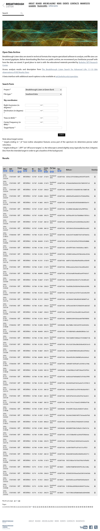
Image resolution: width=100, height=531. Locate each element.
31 (55, 507)
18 (29, 507)
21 (35, 507)
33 (59, 507)
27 (47, 507)
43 (78, 507)
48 (88, 507)
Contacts (74, 4)
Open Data (53, 6)
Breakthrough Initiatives (3, 5)
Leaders (32, 6)
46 (84, 507)
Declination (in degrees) (13, 111)
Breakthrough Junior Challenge (7, 527)
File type (7, 94)
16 (26, 507)
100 (19, 501)
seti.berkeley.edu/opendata (67, 77)
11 (16, 507)
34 (61, 507)
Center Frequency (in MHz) (12, 123)
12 (18, 507)
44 (80, 507)
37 (67, 507)
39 (70, 507)
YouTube (84, 527)
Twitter (96, 527)
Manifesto (85, 4)
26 (45, 507)
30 (53, 507)
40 (72, 507)
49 (90, 507)
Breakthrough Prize (7, 521)
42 (76, 507)
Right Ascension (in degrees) (11, 106)
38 (69, 507)
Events (66, 4)
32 (57, 507)
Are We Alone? (49, 4)
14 (22, 507)
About (32, 4)
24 (41, 507)
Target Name (9, 128)
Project (7, 90)
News (59, 4)
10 (14, 507)
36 (65, 507)
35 (63, 507)
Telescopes (42, 6)
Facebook (91, 527)
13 (20, 507)
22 (37, 507)
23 (39, 507)
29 (51, 507)
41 (74, 507)
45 (82, 507)
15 (24, 507)
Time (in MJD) (9, 118)
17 (28, 507)
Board (39, 4)
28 (49, 507)
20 (14, 501)
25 (43, 507)
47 (86, 507)
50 (92, 507)
